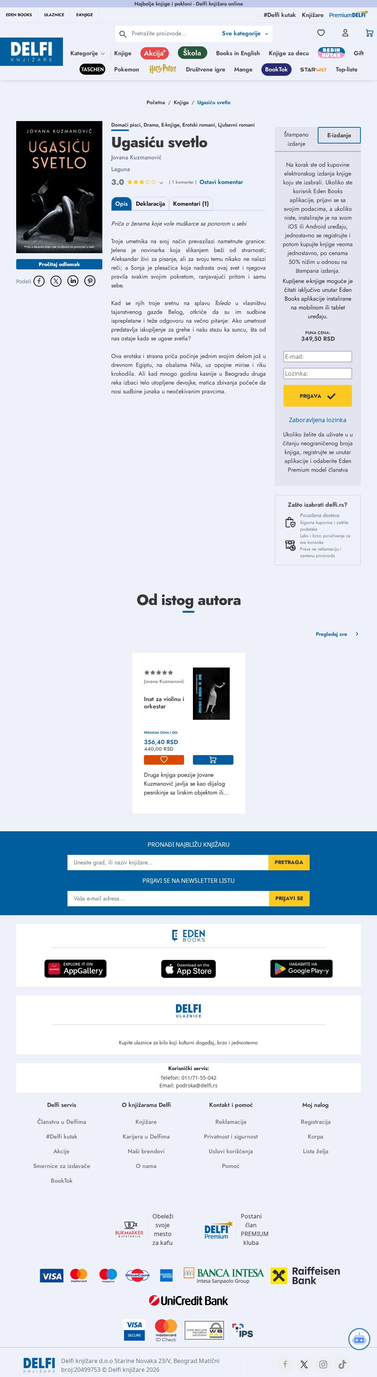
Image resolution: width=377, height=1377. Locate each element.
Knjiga (181, 102)
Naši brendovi (146, 1151)
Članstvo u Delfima (61, 1122)
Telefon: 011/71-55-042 (188, 1077)
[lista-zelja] (164, 760)
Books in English (238, 53)
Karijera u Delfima (146, 1136)
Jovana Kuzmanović (136, 157)
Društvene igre (205, 69)
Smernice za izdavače (61, 1166)
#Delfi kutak (61, 1136)
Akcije (61, 1151)
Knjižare (146, 1122)
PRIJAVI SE (289, 898)
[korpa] (213, 760)
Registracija (316, 1122)
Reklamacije (231, 1122)
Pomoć (231, 1166)
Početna (156, 102)
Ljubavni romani (236, 124)
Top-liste (346, 69)
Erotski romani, (200, 124)
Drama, (152, 124)
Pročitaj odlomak (59, 264)
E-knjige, (171, 124)
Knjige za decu (289, 53)
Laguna (120, 169)
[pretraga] (123, 34)
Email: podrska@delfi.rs (188, 1085)
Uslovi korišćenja (231, 1151)
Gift (359, 53)
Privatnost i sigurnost (231, 1136)
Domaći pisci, (127, 124)
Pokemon (126, 69)
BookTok (276, 69)
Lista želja (315, 1151)
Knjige (122, 53)
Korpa (315, 1136)
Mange (243, 69)
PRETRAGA (289, 862)
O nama (146, 1166)
